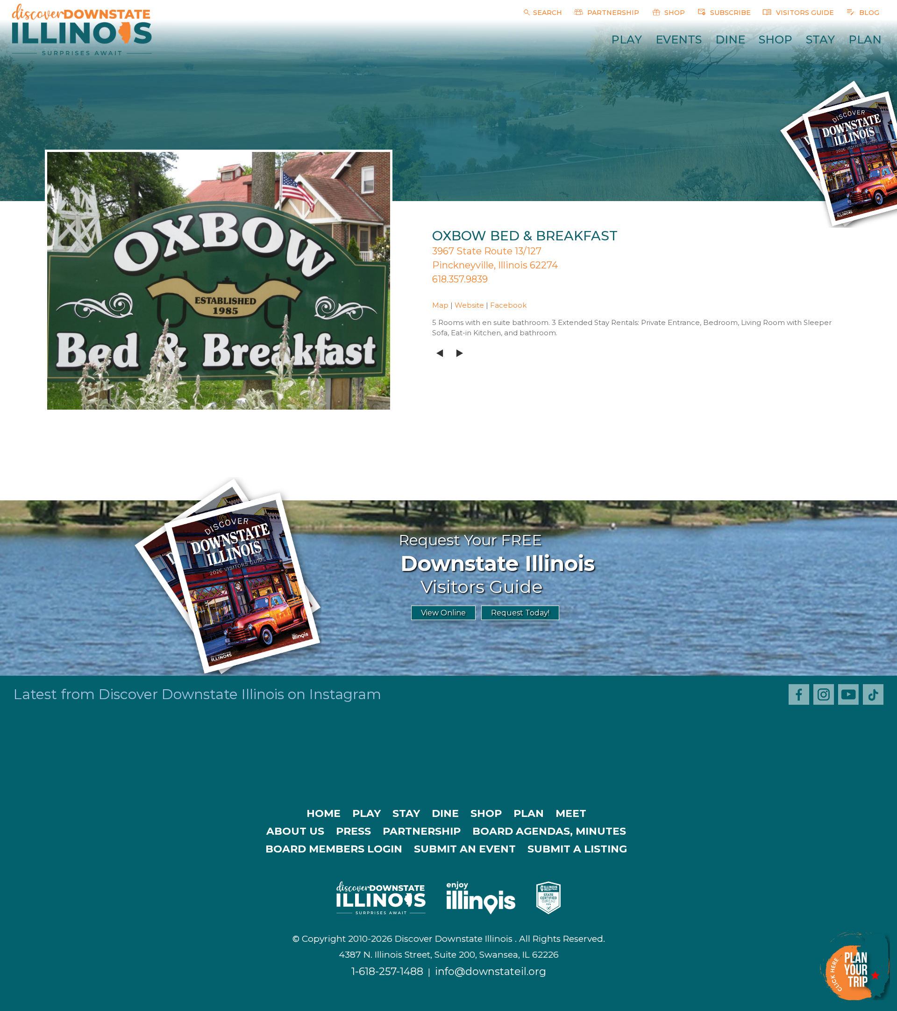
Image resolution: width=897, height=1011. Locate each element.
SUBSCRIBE (729, 12)
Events (678, 39)
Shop (775, 39)
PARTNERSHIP (612, 12)
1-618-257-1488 (387, 971)
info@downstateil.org (490, 971)
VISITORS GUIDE (804, 12)
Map (440, 305)
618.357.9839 (460, 279)
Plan (865, 39)
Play (626, 39)
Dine (730, 39)
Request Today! (520, 612)
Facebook (508, 305)
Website (469, 305)
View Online (443, 612)
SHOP (673, 12)
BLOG (868, 12)
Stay (820, 39)
